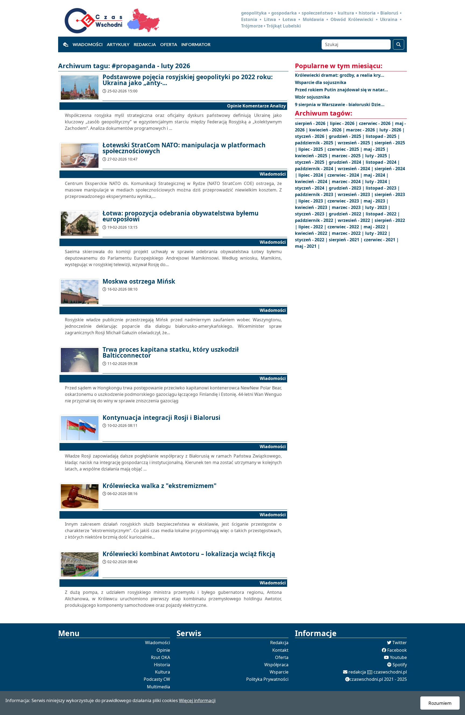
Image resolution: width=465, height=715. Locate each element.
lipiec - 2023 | (312, 201)
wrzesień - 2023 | (356, 194)
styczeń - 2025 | (312, 162)
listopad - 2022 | (383, 214)
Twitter (399, 643)
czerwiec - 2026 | (377, 123)
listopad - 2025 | (383, 136)
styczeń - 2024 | (312, 188)
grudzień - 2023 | (347, 188)
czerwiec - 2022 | (345, 227)
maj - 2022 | (376, 227)
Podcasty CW (157, 679)
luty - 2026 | (392, 130)
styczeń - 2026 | (312, 136)
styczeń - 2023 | (312, 214)
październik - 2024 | (316, 169)
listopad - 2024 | (383, 162)
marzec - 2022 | (348, 233)
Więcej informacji (197, 700)
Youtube (398, 657)
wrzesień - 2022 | (356, 220)
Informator (195, 44)
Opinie (163, 650)
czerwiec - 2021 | (381, 240)
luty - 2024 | (377, 181)
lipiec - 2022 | (312, 227)
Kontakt (280, 650)
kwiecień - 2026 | (327, 130)
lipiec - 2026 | (344, 123)
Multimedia (158, 687)
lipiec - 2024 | (312, 175)
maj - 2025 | (376, 149)
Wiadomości (88, 44)
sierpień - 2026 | (312, 123)
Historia (162, 665)
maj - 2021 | (307, 246)
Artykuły (118, 44)
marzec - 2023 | (348, 207)
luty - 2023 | (377, 207)
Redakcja (145, 44)
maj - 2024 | (376, 175)
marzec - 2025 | (348, 156)
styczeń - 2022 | (312, 240)
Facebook (397, 650)
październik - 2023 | (316, 194)
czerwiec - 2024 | (345, 175)
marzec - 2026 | (362, 130)
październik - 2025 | (316, 143)
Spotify (400, 665)
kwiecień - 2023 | (313, 207)
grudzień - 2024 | (347, 162)
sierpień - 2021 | (346, 240)
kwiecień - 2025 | (313, 156)
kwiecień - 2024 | (313, 181)
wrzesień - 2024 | (356, 169)
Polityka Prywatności (267, 679)
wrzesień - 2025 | (356, 143)
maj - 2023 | (376, 201)
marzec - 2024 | (348, 181)
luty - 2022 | (377, 233)
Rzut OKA (160, 657)
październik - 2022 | (316, 220)
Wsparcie (279, 672)
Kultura (162, 672)
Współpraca (276, 665)
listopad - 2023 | (383, 188)
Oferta (168, 44)
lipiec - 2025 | (312, 149)
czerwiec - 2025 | (345, 149)
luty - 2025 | (377, 156)
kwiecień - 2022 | (313, 233)
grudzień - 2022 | (347, 214)
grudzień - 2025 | (347, 136)
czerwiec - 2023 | (345, 201)
